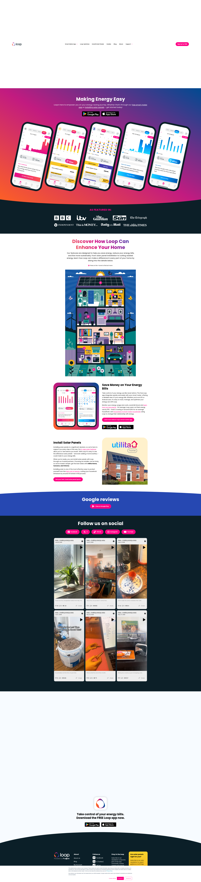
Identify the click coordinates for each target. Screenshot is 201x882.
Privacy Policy (109, 871)
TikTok (98, 865)
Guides (109, 44)
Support (128, 44)
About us (77, 858)
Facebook (99, 858)
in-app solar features (88, 449)
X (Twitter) (100, 862)
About (121, 44)
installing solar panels (94, 107)
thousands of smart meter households (127, 412)
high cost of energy (73, 471)
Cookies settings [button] (112, 878)
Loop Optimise (84, 44)
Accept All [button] (120, 878)
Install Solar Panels (98, 44)
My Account (78, 865)
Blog (115, 44)
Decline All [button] (128, 878)
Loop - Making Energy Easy (64, 540)
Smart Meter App (70, 44)
